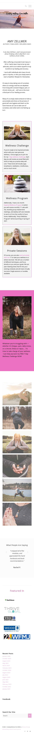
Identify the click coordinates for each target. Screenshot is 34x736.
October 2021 (7, 686)
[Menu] (29, 6)
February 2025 (7, 668)
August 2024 (6, 672)
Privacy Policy (25, 727)
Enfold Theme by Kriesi (15, 729)
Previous (6, 552)
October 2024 (7, 670)
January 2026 (6, 656)
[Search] (25, 6)
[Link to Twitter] (30, 731)
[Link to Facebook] (25, 731)
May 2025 (6, 663)
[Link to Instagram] (27, 731)
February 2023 (7, 684)
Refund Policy (6, 729)
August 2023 (6, 677)
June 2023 (6, 679)
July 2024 (5, 675)
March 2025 (6, 665)
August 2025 (6, 661)
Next (27, 552)
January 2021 (6, 689)
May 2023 (6, 682)
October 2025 (7, 658)
